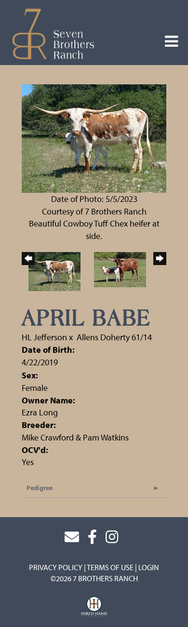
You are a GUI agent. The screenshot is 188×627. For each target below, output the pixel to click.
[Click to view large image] (94, 137)
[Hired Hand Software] (94, 606)
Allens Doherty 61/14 (114, 337)
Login (148, 567)
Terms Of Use (110, 567)
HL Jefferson (45, 337)
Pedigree (40, 487)
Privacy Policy (55, 567)
